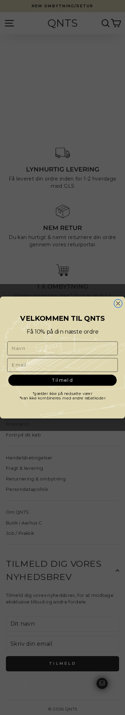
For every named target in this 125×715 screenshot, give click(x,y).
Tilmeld (62, 379)
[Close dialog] (118, 303)
